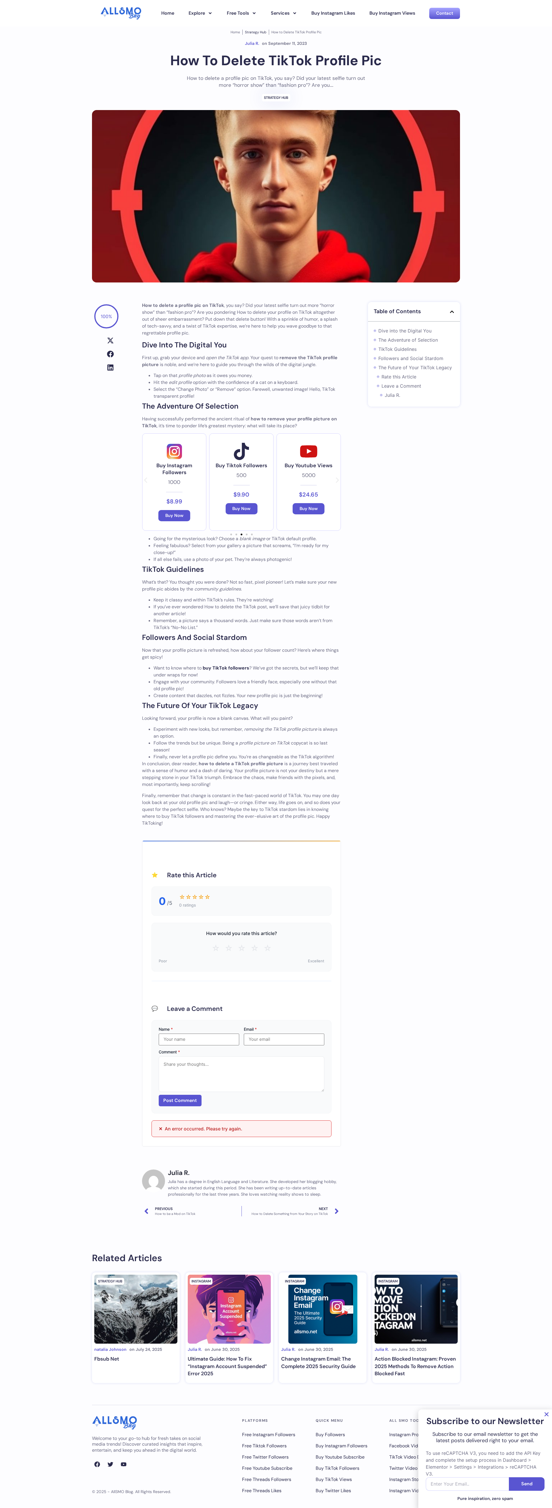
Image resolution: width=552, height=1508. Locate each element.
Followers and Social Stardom (410, 358)
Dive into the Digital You (405, 331)
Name (166, 1029)
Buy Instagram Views (392, 13)
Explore (197, 13)
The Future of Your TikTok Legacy (415, 367)
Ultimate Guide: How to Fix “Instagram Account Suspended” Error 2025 (227, 1366)
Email (250, 1029)
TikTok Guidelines (397, 349)
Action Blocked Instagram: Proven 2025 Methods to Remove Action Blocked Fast (415, 1366)
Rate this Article (399, 377)
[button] (110, 340)
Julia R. (392, 395)
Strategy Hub (256, 32)
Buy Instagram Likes (333, 13)
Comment (169, 1052)
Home (167, 13)
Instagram (201, 1281)
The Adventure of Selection (408, 340)
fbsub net (106, 1359)
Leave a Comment (401, 386)
